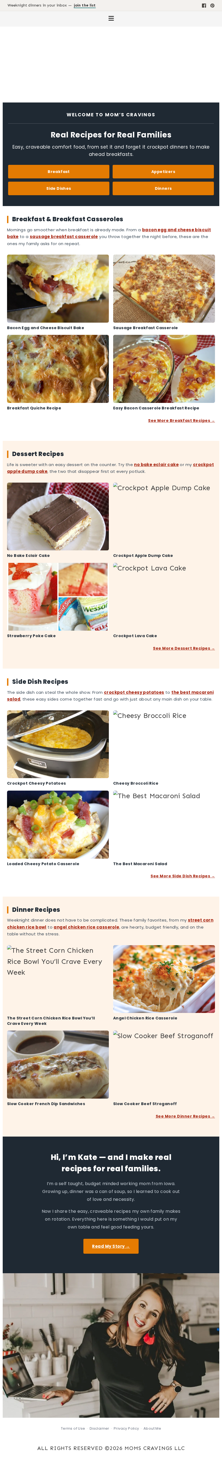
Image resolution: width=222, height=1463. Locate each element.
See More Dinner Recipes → (185, 1116)
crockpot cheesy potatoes (134, 692)
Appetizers (163, 171)
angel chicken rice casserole (86, 927)
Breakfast (59, 171)
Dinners (163, 188)
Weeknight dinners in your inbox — (52, 5)
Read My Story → (111, 1246)
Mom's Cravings (111, 62)
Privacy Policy (126, 1428)
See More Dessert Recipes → (184, 648)
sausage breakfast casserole (64, 236)
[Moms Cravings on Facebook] (204, 6)
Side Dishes (58, 188)
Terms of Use (73, 1428)
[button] (111, 19)
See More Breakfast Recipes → (181, 420)
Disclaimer (99, 1428)
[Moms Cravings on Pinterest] (212, 6)
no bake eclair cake (156, 464)
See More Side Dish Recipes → (183, 876)
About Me (152, 1428)
